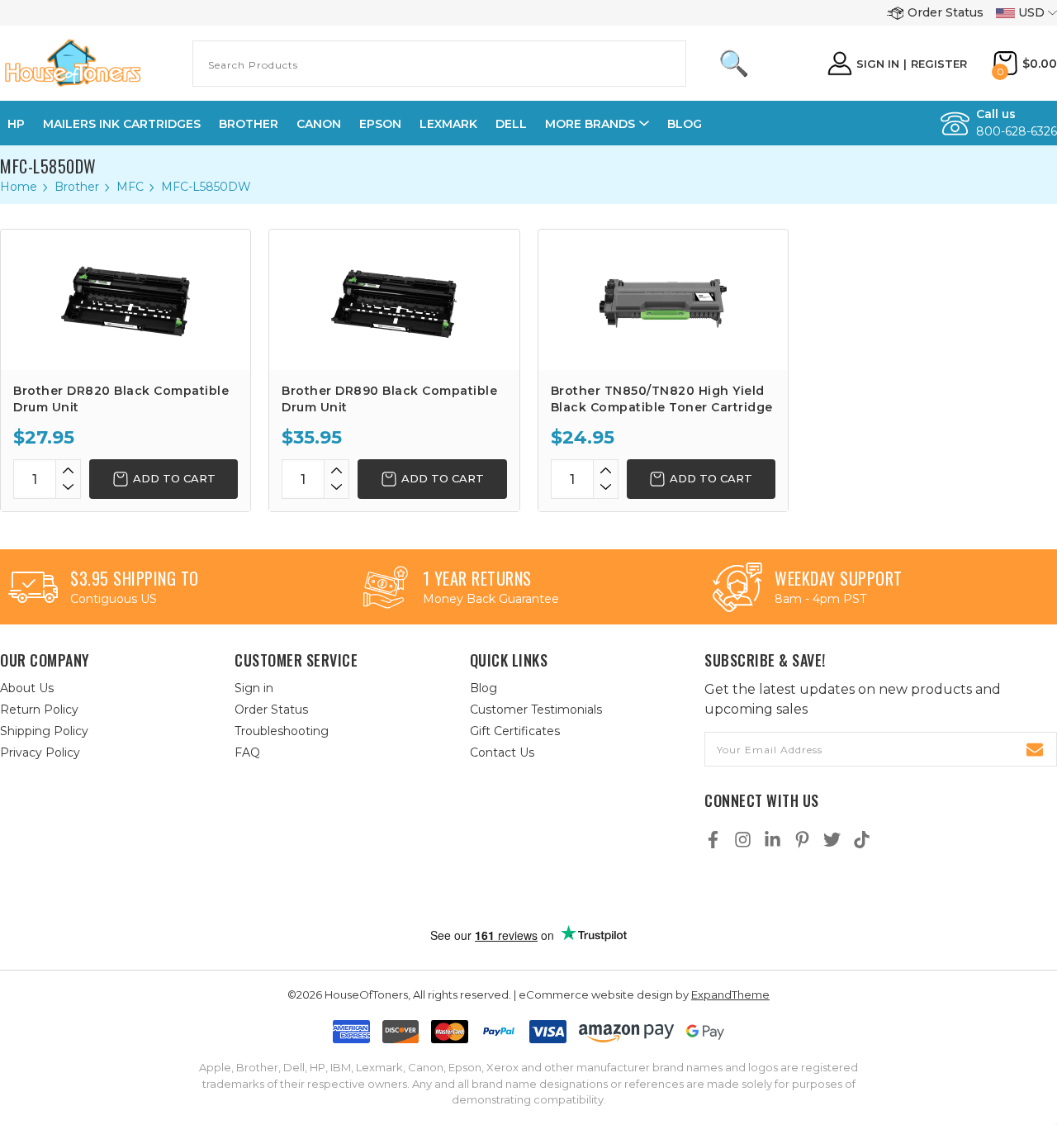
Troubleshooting (282, 731)
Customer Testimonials (536, 709)
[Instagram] (742, 839)
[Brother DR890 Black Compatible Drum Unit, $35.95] (394, 300)
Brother (248, 123)
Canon (318, 123)
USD (1031, 12)
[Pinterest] (802, 839)
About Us (27, 688)
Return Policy (39, 709)
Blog (684, 123)
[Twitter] (832, 839)
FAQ (247, 752)
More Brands (590, 123)
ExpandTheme (730, 994)
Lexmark (448, 123)
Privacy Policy (40, 752)
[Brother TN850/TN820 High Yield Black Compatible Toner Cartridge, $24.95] (663, 300)
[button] (546, 890)
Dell (511, 123)
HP (16, 123)
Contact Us (502, 752)
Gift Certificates (515, 731)
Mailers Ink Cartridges (122, 123)
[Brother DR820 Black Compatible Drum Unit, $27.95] (125, 300)
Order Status (946, 12)
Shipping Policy (44, 731)
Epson (380, 123)
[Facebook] (713, 839)
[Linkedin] (772, 839)
